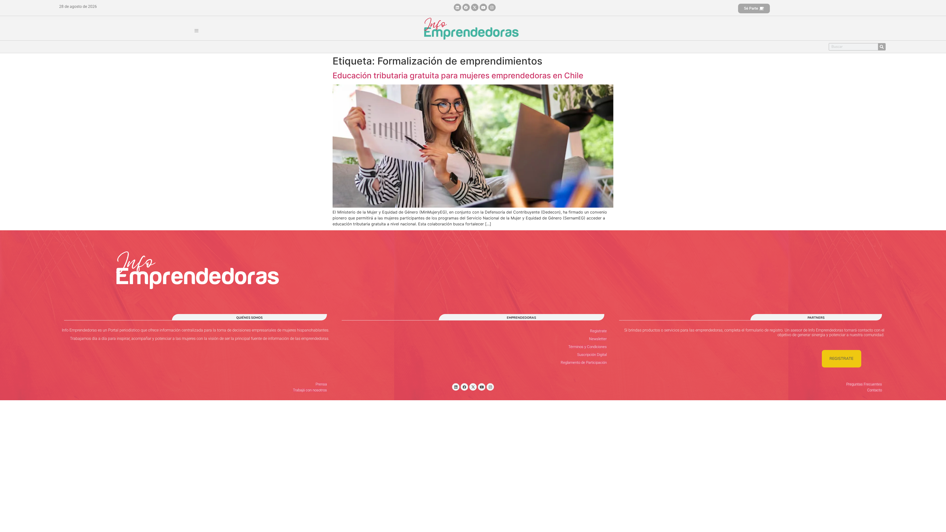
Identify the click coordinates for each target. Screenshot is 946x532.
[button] (196, 31)
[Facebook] (466, 7)
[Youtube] (483, 7)
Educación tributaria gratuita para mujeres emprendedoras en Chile (458, 75)
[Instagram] (492, 7)
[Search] (881, 46)
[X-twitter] (474, 7)
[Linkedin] (457, 7)
